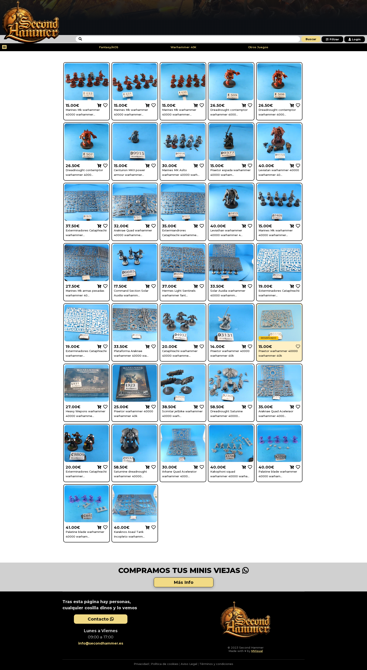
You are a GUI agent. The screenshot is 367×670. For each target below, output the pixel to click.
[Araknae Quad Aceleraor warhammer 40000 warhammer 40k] (297, 407)
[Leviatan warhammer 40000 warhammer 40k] (297, 165)
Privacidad (141, 664)
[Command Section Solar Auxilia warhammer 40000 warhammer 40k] (153, 286)
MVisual (257, 651)
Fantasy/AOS (108, 47)
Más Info (183, 582)
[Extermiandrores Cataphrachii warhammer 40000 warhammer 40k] (201, 226)
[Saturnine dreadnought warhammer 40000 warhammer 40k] (153, 467)
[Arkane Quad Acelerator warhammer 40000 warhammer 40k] (201, 467)
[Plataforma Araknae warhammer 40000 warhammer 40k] (153, 346)
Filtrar (334, 39)
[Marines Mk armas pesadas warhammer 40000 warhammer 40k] (104, 286)
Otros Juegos (258, 47)
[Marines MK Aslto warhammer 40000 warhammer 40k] (201, 165)
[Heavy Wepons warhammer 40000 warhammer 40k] (104, 407)
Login (356, 39)
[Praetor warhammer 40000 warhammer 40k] (249, 346)
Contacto (99, 619)
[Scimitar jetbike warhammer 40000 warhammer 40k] (201, 407)
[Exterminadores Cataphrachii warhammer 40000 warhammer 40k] (104, 226)
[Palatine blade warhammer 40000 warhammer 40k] (297, 467)
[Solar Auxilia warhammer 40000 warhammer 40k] (249, 286)
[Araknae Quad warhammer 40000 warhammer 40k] (153, 226)
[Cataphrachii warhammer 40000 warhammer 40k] (201, 346)
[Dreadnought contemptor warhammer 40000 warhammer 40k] (249, 105)
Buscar (311, 39)
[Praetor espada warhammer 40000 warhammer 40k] (249, 165)
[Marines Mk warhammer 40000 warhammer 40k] (104, 105)
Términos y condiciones (216, 664)
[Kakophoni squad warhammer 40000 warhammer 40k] (249, 467)
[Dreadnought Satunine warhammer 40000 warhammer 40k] (249, 407)
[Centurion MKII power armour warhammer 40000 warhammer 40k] (153, 165)
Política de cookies (164, 664)
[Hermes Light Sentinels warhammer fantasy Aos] (201, 286)
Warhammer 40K (183, 47)
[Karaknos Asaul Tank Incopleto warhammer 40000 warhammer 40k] (153, 527)
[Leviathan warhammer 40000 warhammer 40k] (249, 226)
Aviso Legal (189, 664)
